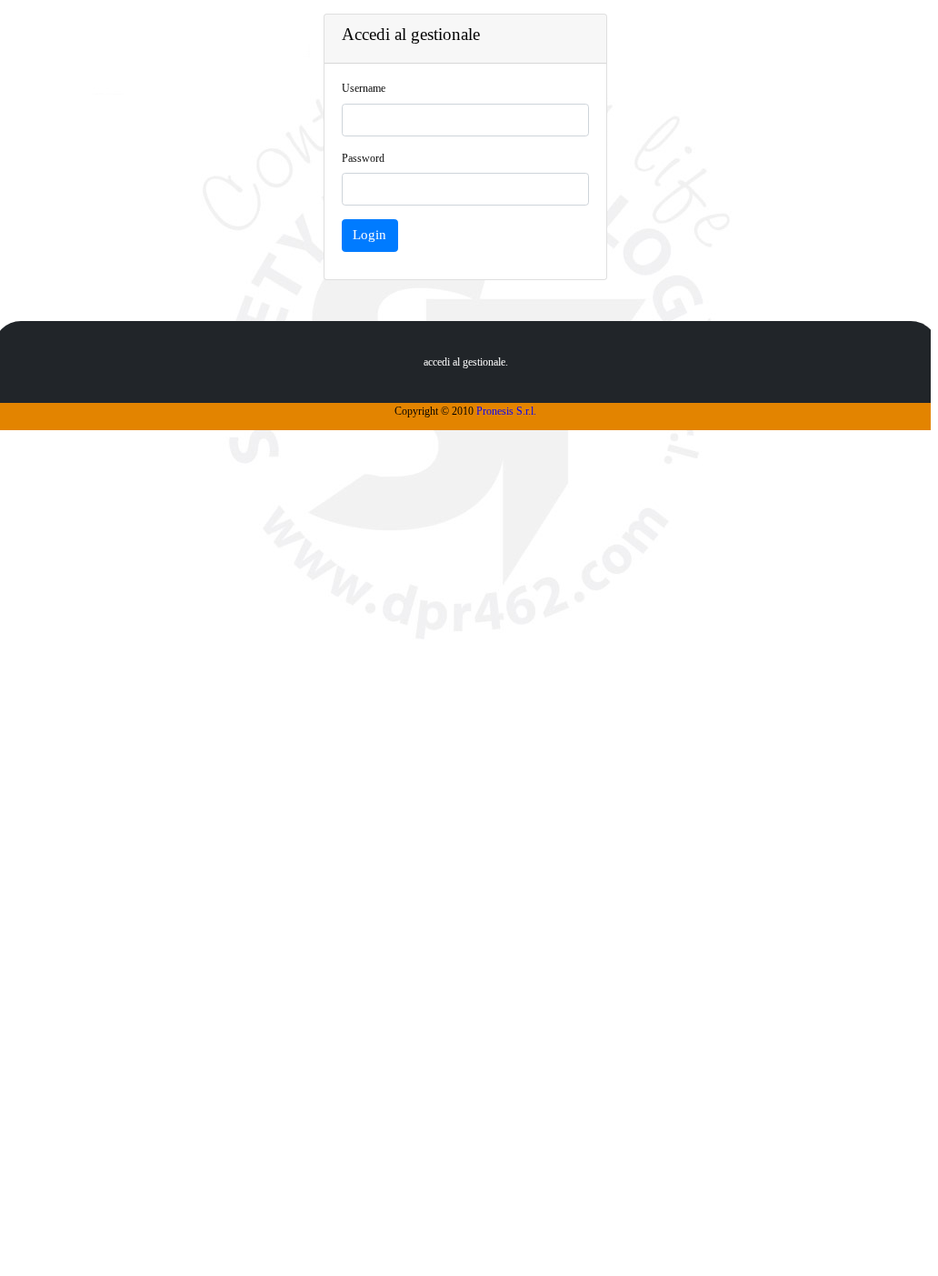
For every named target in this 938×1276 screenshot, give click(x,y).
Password (363, 158)
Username (363, 88)
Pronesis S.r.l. (506, 411)
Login (369, 234)
